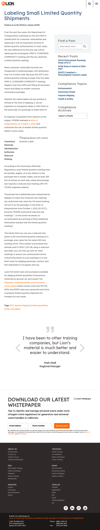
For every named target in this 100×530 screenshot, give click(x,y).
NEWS (54, 465)
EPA (53, 495)
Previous (18, 347)
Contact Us (12, 454)
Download (62, 426)
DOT (12, 305)
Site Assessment (14, 492)
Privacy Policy (22, 434)
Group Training (57, 459)
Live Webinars (57, 454)
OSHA (54, 498)
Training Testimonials (15, 459)
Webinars (11, 473)
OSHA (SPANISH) (58, 500)
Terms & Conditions (16, 518)
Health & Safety (65, 99)
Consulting (11, 490)
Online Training (57, 452)
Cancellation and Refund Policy (36, 518)
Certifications (13, 452)
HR (53, 503)
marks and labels (12, 309)
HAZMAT (55, 487)
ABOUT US (12, 449)
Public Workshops (58, 457)
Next (82, 347)
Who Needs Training (15, 468)
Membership (12, 479)
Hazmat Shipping (66, 95)
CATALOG (56, 485)
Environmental (65, 88)
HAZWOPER (56, 490)
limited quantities (39, 305)
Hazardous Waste (66, 92)
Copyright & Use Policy (56, 518)
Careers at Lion (13, 457)
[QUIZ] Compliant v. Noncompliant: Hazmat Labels (72, 73)
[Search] (89, 3)
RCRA (54, 492)
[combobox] (73, 115)
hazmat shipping (22, 305)
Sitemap (80, 518)
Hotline (10, 487)
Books (10, 495)
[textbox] (73, 116)
